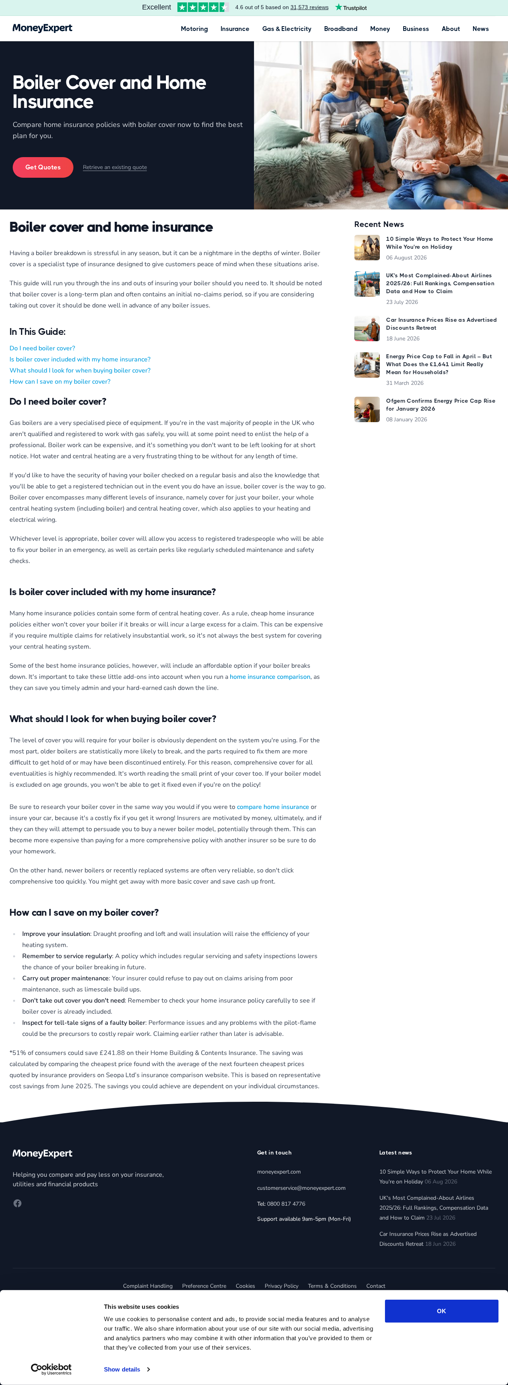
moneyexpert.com (279, 1172)
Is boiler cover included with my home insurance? (80, 359)
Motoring (194, 29)
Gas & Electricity (287, 29)
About (451, 29)
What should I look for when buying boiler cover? (80, 370)
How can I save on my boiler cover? (60, 381)
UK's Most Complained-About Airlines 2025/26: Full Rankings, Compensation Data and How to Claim (433, 1208)
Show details (122, 1369)
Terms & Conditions (332, 1286)
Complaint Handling (148, 1286)
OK (441, 1311)
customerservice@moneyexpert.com (301, 1188)
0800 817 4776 (286, 1204)
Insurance (235, 29)
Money (380, 29)
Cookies (245, 1286)
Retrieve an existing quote (115, 167)
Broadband (341, 29)
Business (416, 29)
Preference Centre (204, 1286)
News (481, 29)
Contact (375, 1286)
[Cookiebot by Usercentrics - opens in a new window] (51, 1369)
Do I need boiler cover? (42, 348)
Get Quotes (43, 167)
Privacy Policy (281, 1286)
